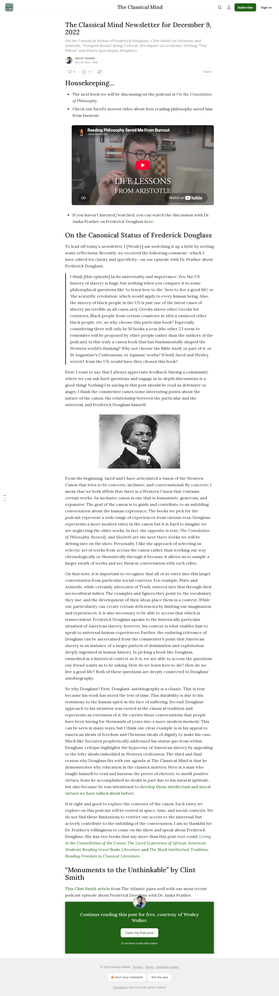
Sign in (266, 7)
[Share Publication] (229, 7)
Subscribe (245, 7)
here (148, 221)
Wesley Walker (85, 58)
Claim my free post (139, 933)
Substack (119, 987)
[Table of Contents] (4, 498)
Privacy (138, 967)
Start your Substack (129, 977)
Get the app (159, 977)
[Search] (220, 7)
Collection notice (167, 967)
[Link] (59, 83)
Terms (149, 967)
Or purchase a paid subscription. (139, 943)
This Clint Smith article (87, 888)
